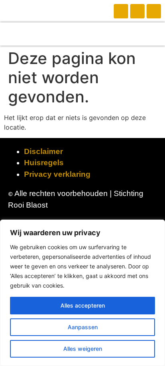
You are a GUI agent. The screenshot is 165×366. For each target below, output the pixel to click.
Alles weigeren (82, 348)
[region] (82, 293)
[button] (82, 34)
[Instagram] (137, 11)
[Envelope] (154, 11)
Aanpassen (83, 327)
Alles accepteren (82, 305)
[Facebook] (121, 11)
